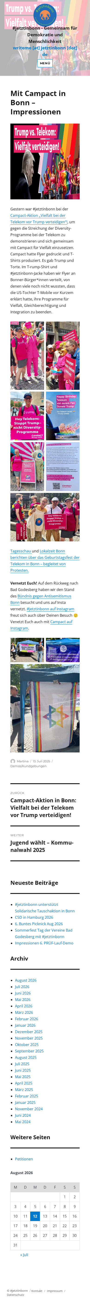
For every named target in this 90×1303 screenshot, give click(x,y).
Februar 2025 (26, 1096)
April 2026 (23, 1006)
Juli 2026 (22, 986)
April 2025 (23, 1083)
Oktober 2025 (27, 1044)
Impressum (55, 1291)
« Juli (24, 1254)
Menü (45, 63)
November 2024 (29, 1108)
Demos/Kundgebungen (28, 766)
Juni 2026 (23, 993)
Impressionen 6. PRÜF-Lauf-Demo (44, 943)
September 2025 (29, 1051)
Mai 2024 (22, 1121)
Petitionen (24, 1159)
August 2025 (25, 1057)
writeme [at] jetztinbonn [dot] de (45, 51)
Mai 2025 (22, 1076)
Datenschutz (15, 1295)
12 (35, 1216)
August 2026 (25, 980)
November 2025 (29, 1038)
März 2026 (24, 1012)
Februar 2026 (26, 1018)
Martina (23, 761)
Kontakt (36, 1291)
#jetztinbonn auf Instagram (50, 608)
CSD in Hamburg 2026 (34, 917)
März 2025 (24, 1089)
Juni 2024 (23, 1115)
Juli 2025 (22, 1063)
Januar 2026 (25, 1025)
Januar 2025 (25, 1102)
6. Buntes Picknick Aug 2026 (39, 923)
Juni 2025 (23, 1070)
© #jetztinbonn (17, 1291)
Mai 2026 (22, 999)
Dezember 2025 (28, 1031)
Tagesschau (21, 551)
